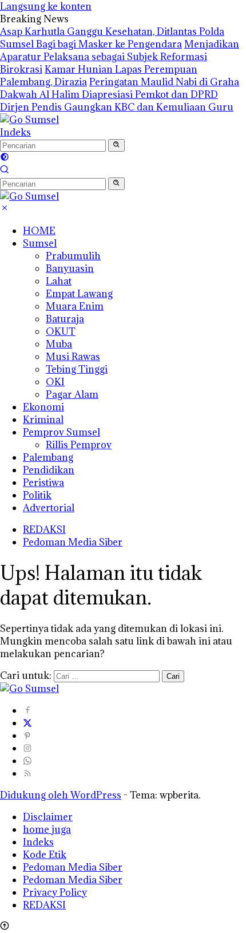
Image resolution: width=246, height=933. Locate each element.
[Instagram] (27, 748)
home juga (47, 829)
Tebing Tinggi (77, 369)
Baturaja (65, 319)
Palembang (48, 457)
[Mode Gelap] (4, 158)
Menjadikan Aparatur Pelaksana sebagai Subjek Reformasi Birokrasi (119, 57)
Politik (37, 495)
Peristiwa (43, 482)
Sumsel (40, 243)
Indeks (15, 132)
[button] (116, 145)
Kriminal (43, 419)
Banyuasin (70, 268)
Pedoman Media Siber (72, 542)
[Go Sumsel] (29, 119)
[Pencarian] (4, 170)
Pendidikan (48, 470)
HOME (39, 230)
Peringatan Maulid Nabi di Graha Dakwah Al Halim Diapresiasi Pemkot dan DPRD (119, 88)
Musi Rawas (73, 356)
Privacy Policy (55, 892)
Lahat (59, 281)
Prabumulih (73, 256)
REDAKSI (44, 529)
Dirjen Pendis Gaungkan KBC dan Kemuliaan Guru (116, 107)
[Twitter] (27, 723)
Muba (59, 344)
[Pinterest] (27, 735)
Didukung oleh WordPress (60, 795)
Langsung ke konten (46, 6)
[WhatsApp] (27, 760)
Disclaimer (48, 817)
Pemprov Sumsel (61, 432)
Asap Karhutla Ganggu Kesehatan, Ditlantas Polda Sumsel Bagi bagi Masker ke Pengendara (112, 37)
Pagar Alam (72, 394)
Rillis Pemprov (79, 444)
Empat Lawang (79, 293)
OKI (55, 381)
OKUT (61, 331)
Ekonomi (43, 407)
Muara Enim (75, 306)
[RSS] (27, 773)
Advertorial (48, 507)
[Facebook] (27, 710)
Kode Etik (44, 854)
